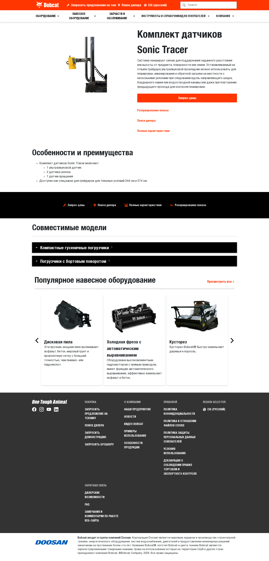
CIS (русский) (157, 5)
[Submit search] (233, 5)
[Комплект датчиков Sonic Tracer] (82, 64)
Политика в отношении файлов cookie (180, 423)
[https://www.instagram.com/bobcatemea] (41, 410)
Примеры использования (135, 433)
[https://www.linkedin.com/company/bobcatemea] (56, 410)
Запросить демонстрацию (95, 435)
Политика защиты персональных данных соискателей (180, 437)
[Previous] (37, 340)
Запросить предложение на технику (93, 5)
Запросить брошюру (99, 444)
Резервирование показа (153, 110)
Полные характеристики (145, 205)
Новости (130, 416)
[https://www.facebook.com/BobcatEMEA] (34, 410)
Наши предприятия (137, 409)
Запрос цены (187, 98)
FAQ (87, 504)
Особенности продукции (133, 445)
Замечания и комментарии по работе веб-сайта (101, 516)
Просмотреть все (219, 281)
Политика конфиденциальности (179, 411)
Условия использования (175, 451)
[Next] (231, 340)
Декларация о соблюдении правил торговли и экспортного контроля (180, 467)
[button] (134, 247)
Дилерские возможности (94, 495)
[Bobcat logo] (48, 5)
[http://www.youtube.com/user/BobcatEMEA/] (49, 410)
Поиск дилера (131, 5)
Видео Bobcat (133, 424)
